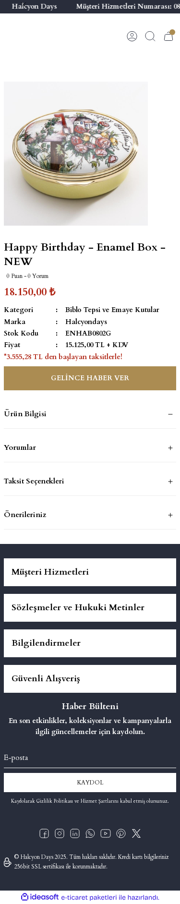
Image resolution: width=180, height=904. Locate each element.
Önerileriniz (25, 514)
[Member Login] (132, 36)
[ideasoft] (40, 897)
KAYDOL (90, 782)
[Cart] (168, 36)
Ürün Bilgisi (25, 414)
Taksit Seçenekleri (34, 481)
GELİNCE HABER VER (90, 378)
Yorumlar (20, 447)
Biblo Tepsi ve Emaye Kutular (112, 309)
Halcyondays (86, 321)
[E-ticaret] (89, 897)
